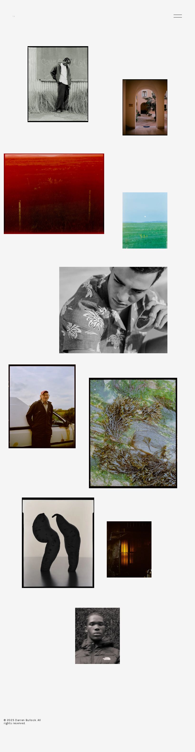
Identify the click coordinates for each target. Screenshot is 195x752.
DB (13, 16)
